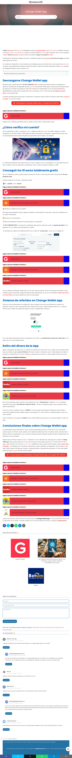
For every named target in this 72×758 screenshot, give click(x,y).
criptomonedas (53, 50)
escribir (57, 402)
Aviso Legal (6, 742)
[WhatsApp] (16, 525)
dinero (65, 64)
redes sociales (27, 444)
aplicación (19, 50)
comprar (5, 55)
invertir (62, 66)
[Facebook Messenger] (8, 525)
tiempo (11, 52)
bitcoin (23, 52)
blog (44, 91)
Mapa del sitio (36, 742)
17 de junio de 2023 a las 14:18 (16, 703)
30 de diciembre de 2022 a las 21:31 (15, 640)
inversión (43, 52)
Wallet (9, 50)
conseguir (14, 450)
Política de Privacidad (15, 742)
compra (18, 52)
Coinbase (27, 354)
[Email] (23, 525)
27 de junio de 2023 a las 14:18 (14, 722)
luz (60, 306)
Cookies (24, 742)
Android (32, 86)
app (12, 50)
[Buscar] (54, 16)
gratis (35, 84)
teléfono (29, 131)
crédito (51, 55)
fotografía (45, 131)
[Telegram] (20, 525)
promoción (48, 58)
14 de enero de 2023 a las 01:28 (14, 673)
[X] (12, 525)
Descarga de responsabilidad (47, 742)
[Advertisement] (36, 37)
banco (27, 68)
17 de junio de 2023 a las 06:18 (14, 688)
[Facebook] (4, 525)
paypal (16, 55)
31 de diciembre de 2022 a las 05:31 (17, 655)
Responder (6, 647)
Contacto (29, 742)
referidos (25, 439)
